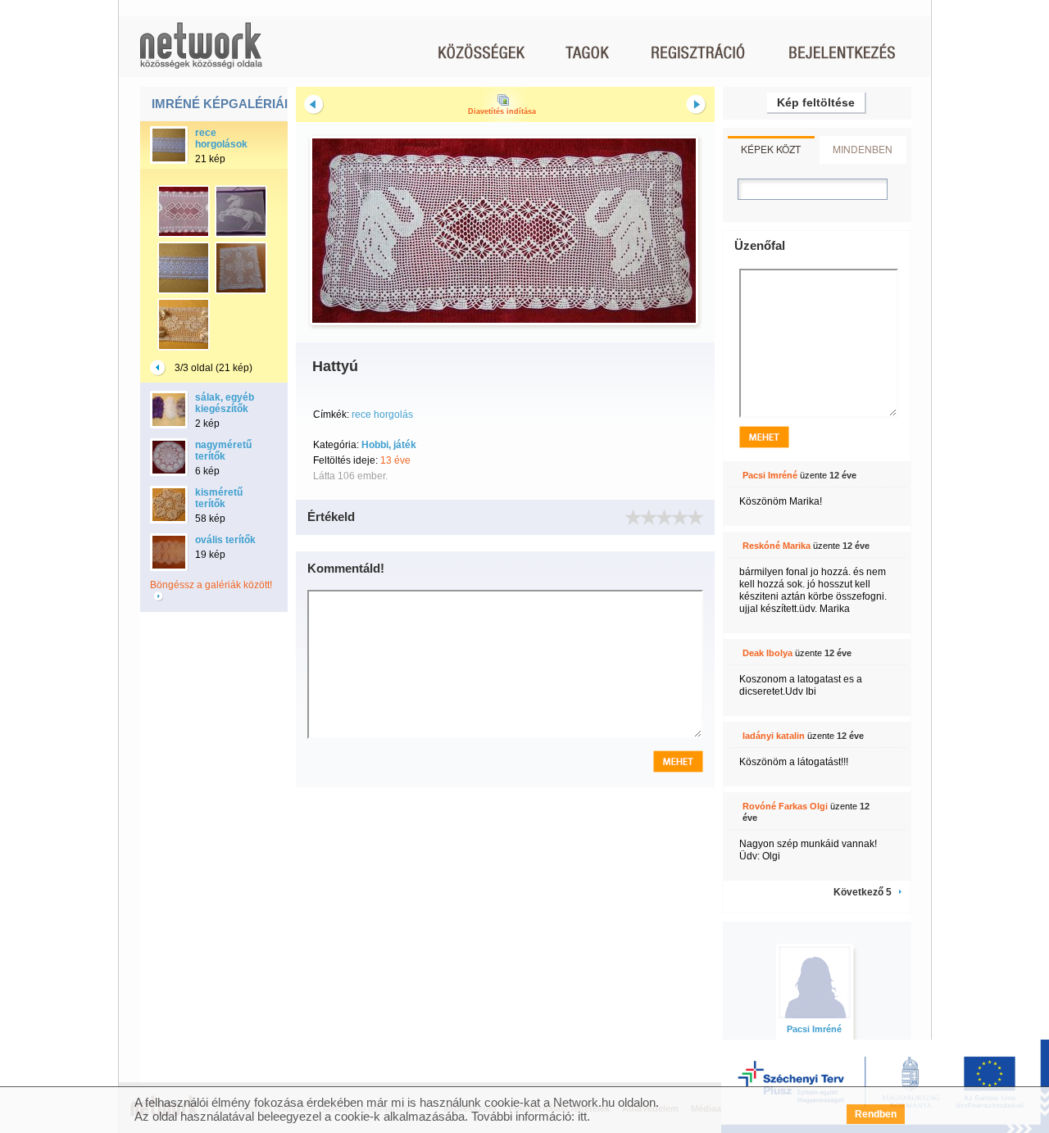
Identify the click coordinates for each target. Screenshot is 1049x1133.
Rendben (876, 1114)
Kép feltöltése (816, 102)
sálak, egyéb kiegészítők (224, 403)
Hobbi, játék (388, 445)
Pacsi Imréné (769, 475)
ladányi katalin (773, 736)
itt (582, 1116)
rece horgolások (221, 138)
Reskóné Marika (776, 546)
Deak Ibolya (767, 653)
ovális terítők (225, 540)
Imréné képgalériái (220, 104)
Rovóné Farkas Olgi (785, 806)
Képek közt (771, 149)
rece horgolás (382, 414)
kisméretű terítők (219, 498)
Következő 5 (862, 892)
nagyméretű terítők (223, 450)
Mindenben (862, 149)
